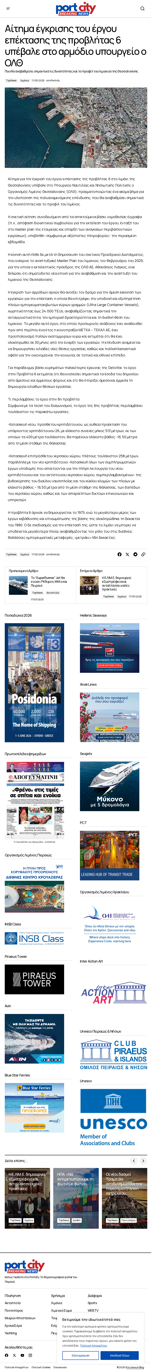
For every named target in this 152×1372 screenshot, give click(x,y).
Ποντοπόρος (129, 1220)
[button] (8, 8)
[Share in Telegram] (135, 554)
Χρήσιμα (58, 1295)
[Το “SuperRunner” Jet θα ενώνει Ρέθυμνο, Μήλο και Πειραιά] (40, 585)
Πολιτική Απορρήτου (93, 1345)
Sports (92, 1303)
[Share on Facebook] (120, 554)
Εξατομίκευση (80, 1355)
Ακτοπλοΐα (53, 592)
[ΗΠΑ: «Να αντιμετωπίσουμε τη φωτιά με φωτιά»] (76, 1198)
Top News (11, 80)
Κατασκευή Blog (135, 1367)
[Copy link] (143, 554)
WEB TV (93, 1310)
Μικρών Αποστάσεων (20, 1318)
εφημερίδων (38, 842)
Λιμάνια (24, 80)
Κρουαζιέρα (13, 1325)
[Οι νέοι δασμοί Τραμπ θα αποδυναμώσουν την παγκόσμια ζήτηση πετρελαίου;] (124, 1198)
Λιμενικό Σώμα (61, 1310)
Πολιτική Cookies (41, 1367)
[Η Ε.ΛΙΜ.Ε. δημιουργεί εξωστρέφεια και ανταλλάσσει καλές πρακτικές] (111, 585)
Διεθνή (77, 1220)
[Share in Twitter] (127, 554)
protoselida (50, 842)
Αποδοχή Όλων (119, 1355)
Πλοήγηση (13, 1295)
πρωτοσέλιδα (22, 842)
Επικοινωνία (60, 1367)
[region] (100, 1338)
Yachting (11, 1333)
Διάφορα (95, 1295)
